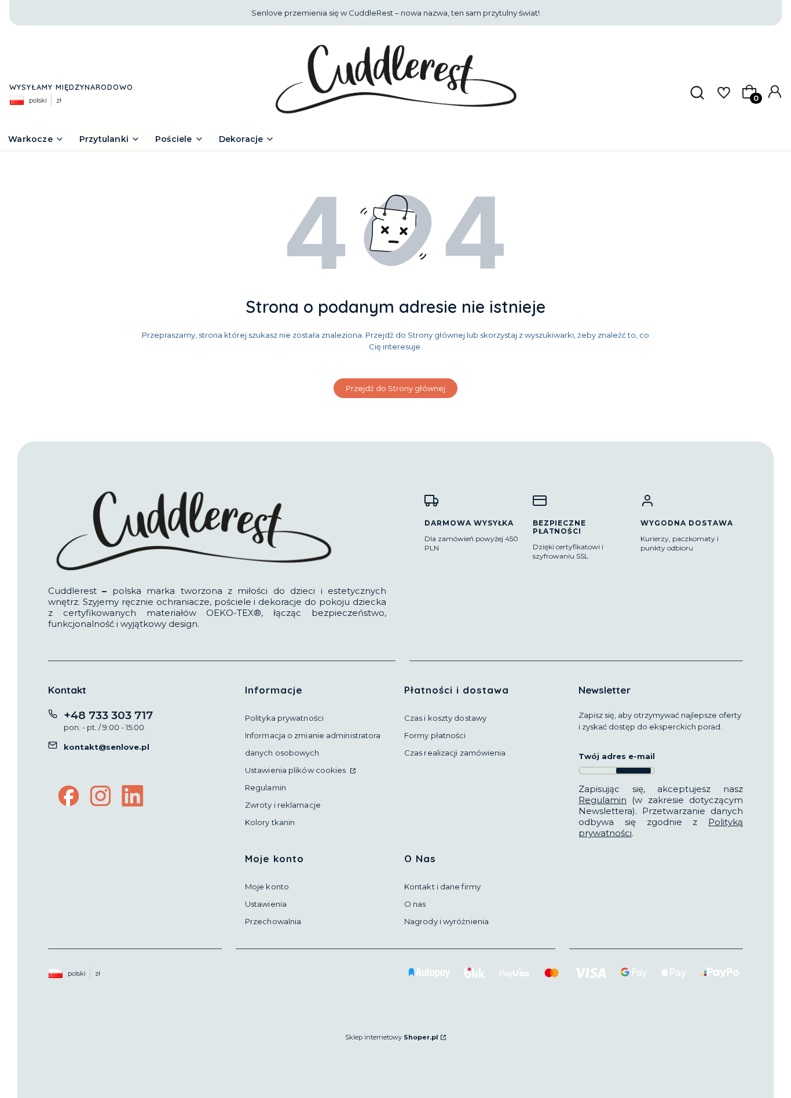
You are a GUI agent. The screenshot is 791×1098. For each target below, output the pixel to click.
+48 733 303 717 (108, 715)
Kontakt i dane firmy (442, 886)
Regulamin (265, 787)
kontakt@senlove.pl (106, 747)
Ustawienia (266, 904)
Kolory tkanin (270, 822)
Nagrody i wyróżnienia (446, 921)
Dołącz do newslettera (633, 770)
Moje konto (267, 886)
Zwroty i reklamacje (283, 804)
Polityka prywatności (284, 718)
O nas (415, 904)
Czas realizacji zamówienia (455, 752)
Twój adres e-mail (616, 756)
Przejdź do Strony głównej (395, 388)
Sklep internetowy (391, 1037)
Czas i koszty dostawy (445, 718)
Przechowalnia (273, 921)
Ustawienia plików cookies (296, 770)
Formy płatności (435, 735)
